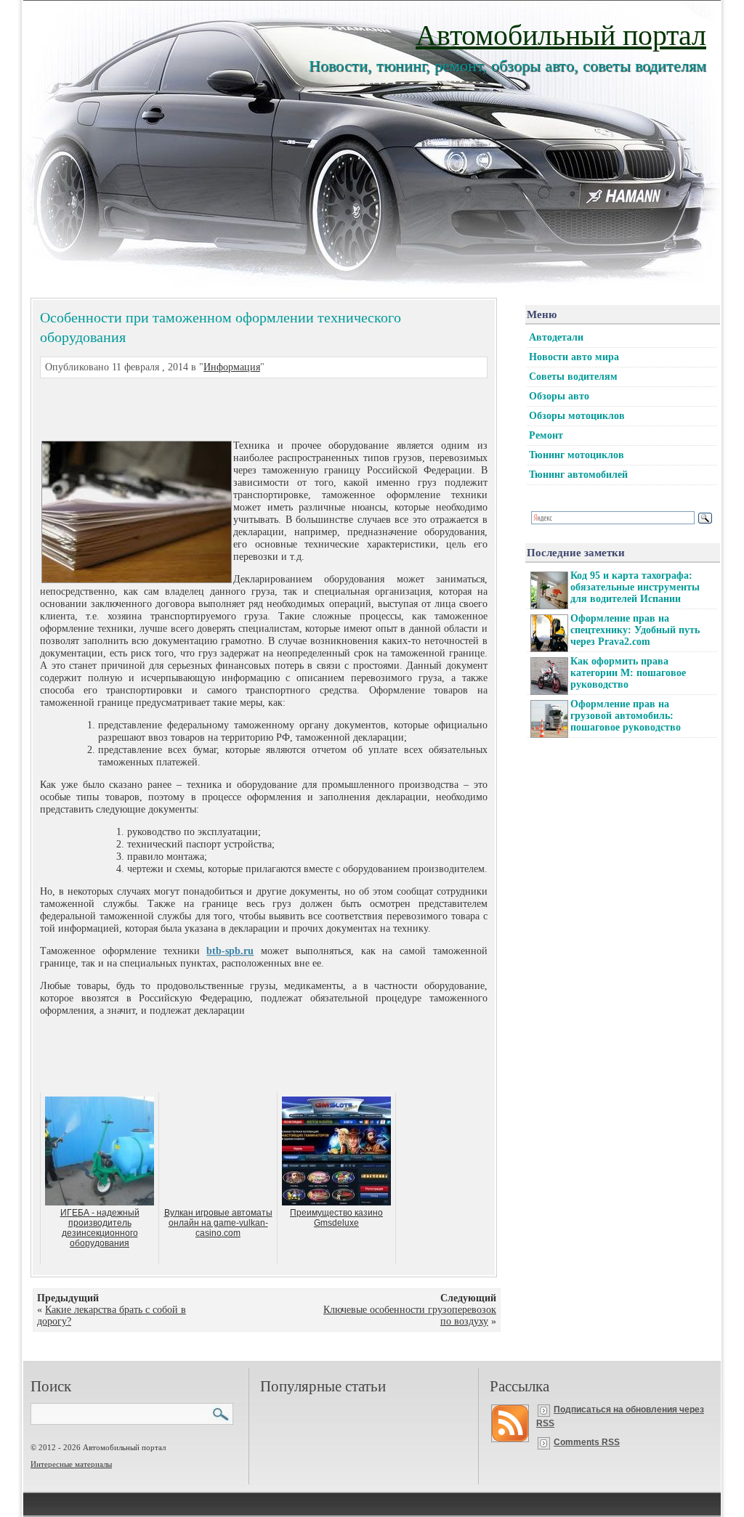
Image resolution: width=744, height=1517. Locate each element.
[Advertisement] (246, 407)
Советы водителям (573, 376)
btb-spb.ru (230, 950)
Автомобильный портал (561, 34)
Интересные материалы (71, 1464)
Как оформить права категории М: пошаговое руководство (628, 673)
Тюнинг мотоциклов (576, 455)
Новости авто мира (574, 356)
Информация (231, 367)
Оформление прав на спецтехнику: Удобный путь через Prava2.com (635, 630)
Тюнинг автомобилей (578, 474)
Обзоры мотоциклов (577, 415)
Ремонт (546, 435)
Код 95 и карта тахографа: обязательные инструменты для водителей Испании (635, 587)
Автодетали (556, 337)
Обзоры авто (559, 396)
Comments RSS (587, 1442)
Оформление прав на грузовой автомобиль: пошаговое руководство (625, 716)
